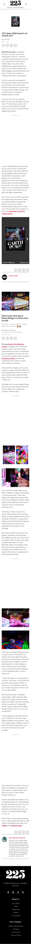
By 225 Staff (13, 276)
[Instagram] (13, 892)
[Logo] (15, 3)
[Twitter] (3, 45)
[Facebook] (7, 45)
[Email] (15, 45)
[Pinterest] (11, 45)
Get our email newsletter (16, 7)
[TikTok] (18, 892)
